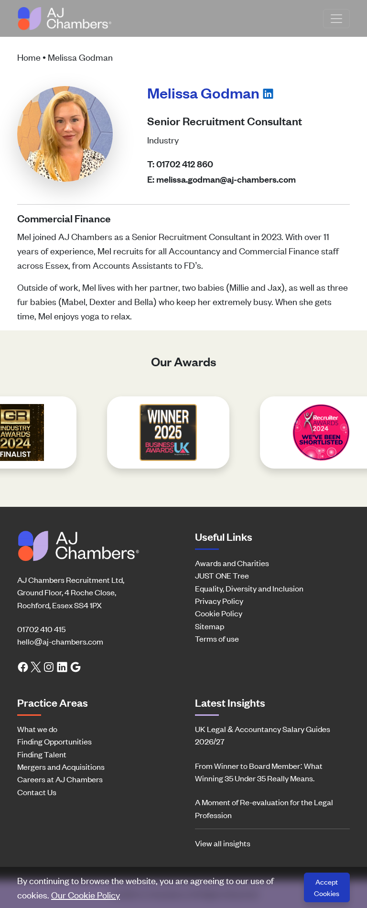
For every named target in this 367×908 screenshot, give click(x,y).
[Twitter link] (36, 666)
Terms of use (217, 638)
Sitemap (209, 626)
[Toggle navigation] (336, 18)
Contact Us (36, 792)
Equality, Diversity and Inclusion (249, 588)
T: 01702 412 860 (180, 163)
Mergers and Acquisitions (61, 766)
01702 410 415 (41, 629)
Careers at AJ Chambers (60, 779)
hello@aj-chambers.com (60, 641)
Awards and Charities (232, 563)
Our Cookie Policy (85, 894)
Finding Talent (41, 754)
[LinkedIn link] (62, 666)
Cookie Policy (218, 613)
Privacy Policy (219, 600)
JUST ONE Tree (222, 575)
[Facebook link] (23, 666)
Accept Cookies (326, 887)
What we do (37, 728)
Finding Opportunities (54, 741)
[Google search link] (75, 666)
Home (29, 57)
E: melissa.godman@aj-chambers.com (221, 179)
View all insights (222, 843)
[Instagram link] (48, 666)
